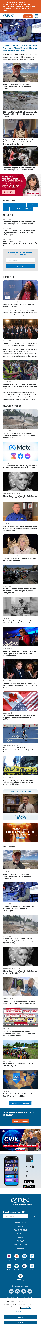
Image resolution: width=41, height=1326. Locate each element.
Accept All (20, 1322)
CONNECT (20, 1233)
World (18, 205)
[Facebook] (17, 1291)
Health (6, 209)
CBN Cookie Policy (26, 1308)
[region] (20, 1312)
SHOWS (20, 1241)
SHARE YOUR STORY (20, 1121)
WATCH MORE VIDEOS (20, 1103)
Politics (11, 205)
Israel (23, 205)
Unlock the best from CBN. (14, 1212)
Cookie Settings (20, 1312)
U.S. (5, 205)
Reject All (20, 1317)
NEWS (20, 1237)
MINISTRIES (20, 1222)
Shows (13, 209)
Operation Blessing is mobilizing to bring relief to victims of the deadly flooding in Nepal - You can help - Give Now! (19, 6)
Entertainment (32, 205)
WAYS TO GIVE (20, 1230)
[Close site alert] (37, 6)
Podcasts (20, 209)
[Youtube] (11, 1291)
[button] (35, 16)
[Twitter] (29, 1291)
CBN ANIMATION (20, 1244)
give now (28, 16)
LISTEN (20, 1248)
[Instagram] (23, 1291)
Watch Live (28, 209)
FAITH (20, 1226)
